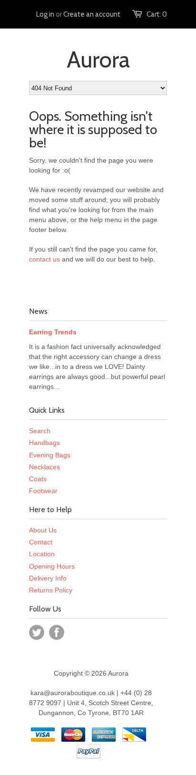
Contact (40, 542)
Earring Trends (53, 332)
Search (39, 431)
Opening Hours (52, 566)
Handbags (44, 442)
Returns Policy (50, 590)
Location (42, 554)
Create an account (91, 14)
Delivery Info (48, 578)
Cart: (157, 14)
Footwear (43, 490)
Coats (38, 479)
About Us (43, 530)
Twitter (36, 632)
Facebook (56, 632)
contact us (44, 259)
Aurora (98, 59)
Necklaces (44, 467)
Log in (45, 14)
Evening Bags (49, 455)
